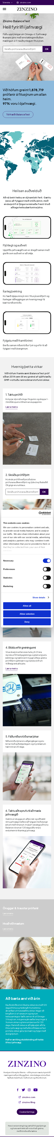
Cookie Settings (27, 1112)
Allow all (27, 606)
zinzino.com (25, 2)
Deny (27, 622)
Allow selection (27, 614)
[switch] (47, 569)
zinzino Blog (28, 1102)
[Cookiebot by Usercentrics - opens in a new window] (39, 513)
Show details (39, 597)
